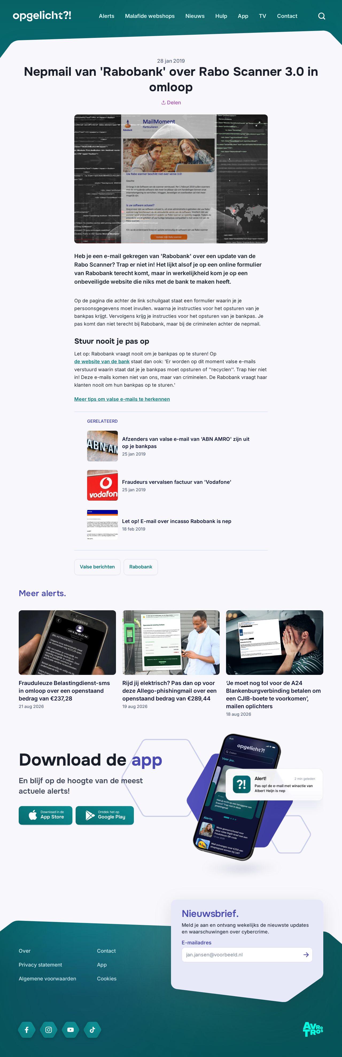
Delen (174, 103)
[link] (42, 16)
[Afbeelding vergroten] (258, 124)
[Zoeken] (321, 16)
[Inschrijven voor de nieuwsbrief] (306, 955)
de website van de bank (102, 361)
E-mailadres (196, 943)
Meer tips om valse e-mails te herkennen (122, 399)
